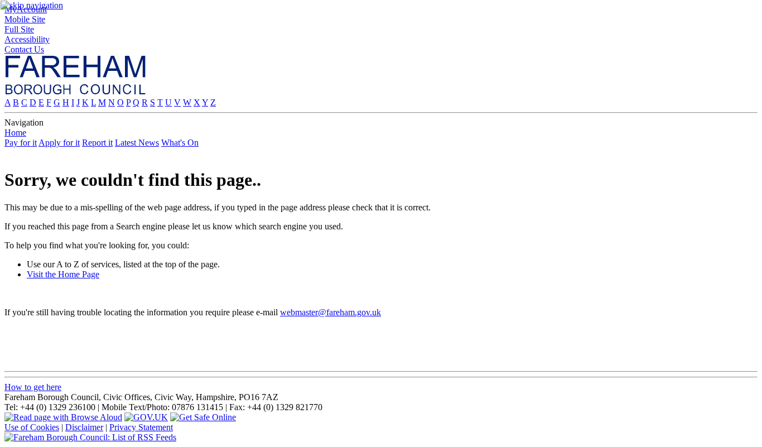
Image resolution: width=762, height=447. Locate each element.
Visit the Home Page (63, 274)
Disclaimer (84, 427)
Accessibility (27, 39)
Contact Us (24, 49)
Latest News (137, 142)
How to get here (32, 387)
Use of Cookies (31, 427)
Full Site (19, 29)
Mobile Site (24, 19)
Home (15, 132)
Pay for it (20, 142)
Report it (97, 142)
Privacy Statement (141, 427)
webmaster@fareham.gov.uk (330, 312)
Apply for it (59, 142)
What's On (180, 142)
